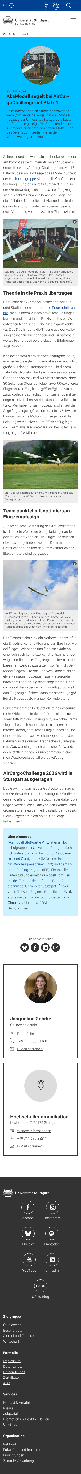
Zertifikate (11, 1377)
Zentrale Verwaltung (18, 1460)
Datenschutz (12, 1366)
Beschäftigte (12, 1330)
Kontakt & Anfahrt (16, 1402)
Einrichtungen (13, 1455)
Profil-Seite (25, 1033)
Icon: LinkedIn (52, 1259)
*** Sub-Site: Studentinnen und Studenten (4, 33)
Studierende (12, 1324)
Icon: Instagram (52, 1207)
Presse (8, 1408)
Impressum (12, 1360)
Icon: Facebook (27, 1207)
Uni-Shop (10, 1424)
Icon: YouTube (29, 1259)
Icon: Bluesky (28, 1233)
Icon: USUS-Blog (40, 1285)
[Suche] (68, 5)
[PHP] (35, 947)
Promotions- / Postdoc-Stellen (26, 1419)
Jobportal (10, 1413)
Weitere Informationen (34, 1130)
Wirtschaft (11, 1341)
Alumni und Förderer (18, 1335)
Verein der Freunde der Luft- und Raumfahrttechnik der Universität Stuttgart (39, 880)
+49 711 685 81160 (32, 1041)
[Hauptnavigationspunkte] (73, 20)
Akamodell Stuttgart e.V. (27, 842)
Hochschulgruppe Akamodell (31, 178)
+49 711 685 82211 (32, 1138)
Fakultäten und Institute (21, 1449)
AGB (6, 1383)
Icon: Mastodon (51, 1233)
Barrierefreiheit (14, 1372)
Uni (5, 5)
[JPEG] (40, 243)
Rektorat (9, 1444)
